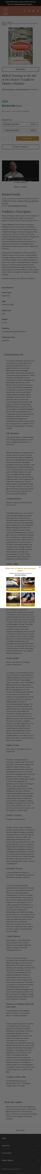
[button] (13, 584)
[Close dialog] (40, 567)
